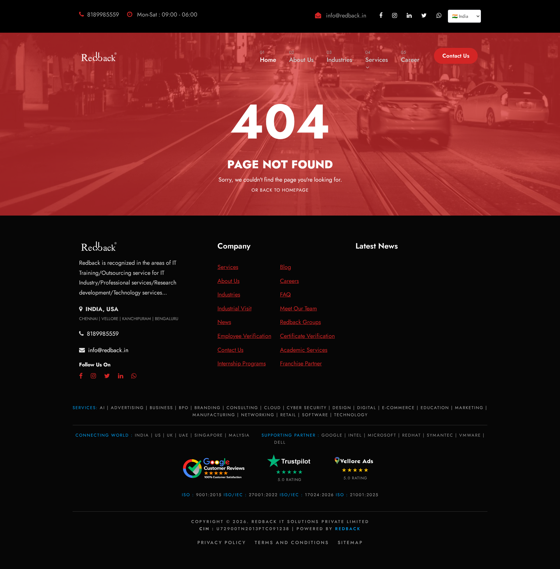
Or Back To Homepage (280, 190)
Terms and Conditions (292, 542)
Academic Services (303, 350)
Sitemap (350, 542)
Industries (339, 56)
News (224, 322)
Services (376, 56)
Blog (285, 267)
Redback (348, 529)
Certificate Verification (307, 336)
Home (268, 56)
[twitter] (424, 15)
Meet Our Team (298, 308)
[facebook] (381, 15)
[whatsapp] (440, 15)
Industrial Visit (234, 308)
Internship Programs (241, 363)
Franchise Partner (301, 363)
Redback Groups (300, 322)
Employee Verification (244, 336)
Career (410, 56)
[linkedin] (410, 15)
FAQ (285, 294)
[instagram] (395, 15)
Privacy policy (221, 542)
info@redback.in (346, 15)
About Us (301, 56)
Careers (289, 281)
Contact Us (455, 56)
